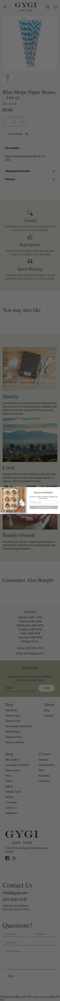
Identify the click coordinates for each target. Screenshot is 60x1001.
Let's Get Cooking (43, 507)
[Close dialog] (58, 488)
